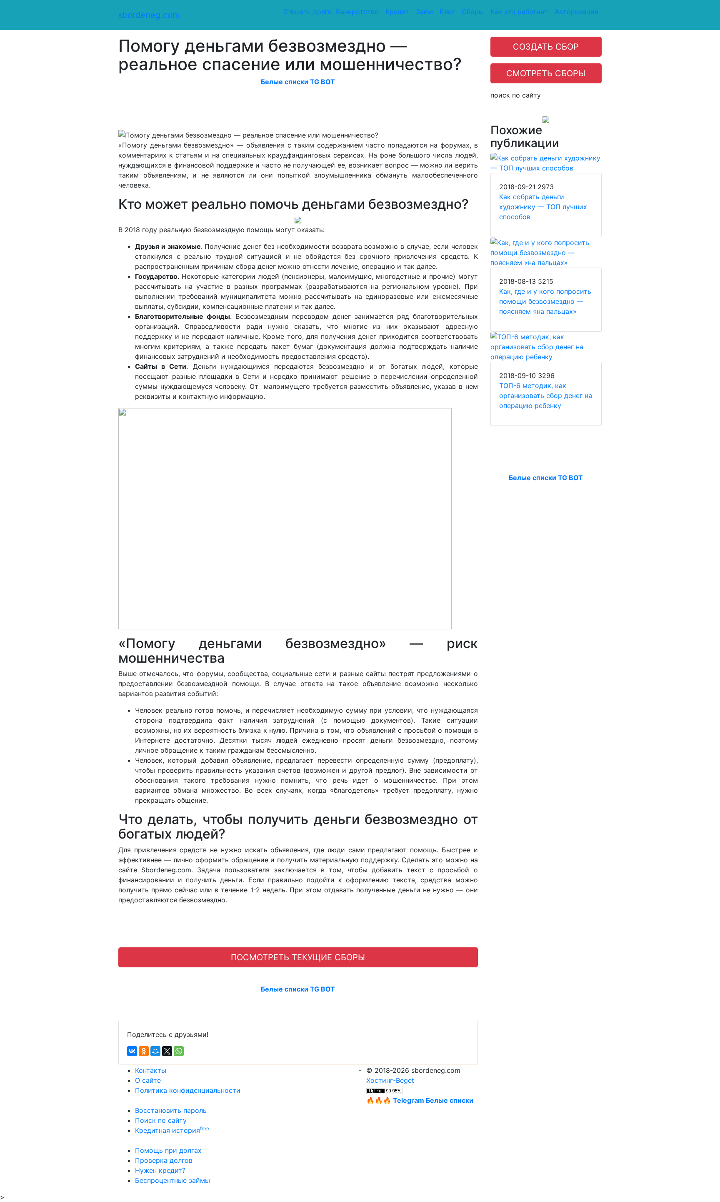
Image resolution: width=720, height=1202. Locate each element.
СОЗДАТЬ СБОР (546, 47)
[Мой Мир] (155, 1051)
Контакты (150, 1070)
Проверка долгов (163, 1160)
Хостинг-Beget (390, 1080)
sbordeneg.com (149, 15)
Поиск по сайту (161, 1120)
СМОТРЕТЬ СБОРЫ (545, 73)
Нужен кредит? (160, 1170)
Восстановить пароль (171, 1110)
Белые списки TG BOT (298, 82)
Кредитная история (172, 1130)
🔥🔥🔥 (419, 1100)
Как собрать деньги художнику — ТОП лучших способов (543, 207)
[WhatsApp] (179, 1051)
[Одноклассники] (144, 1051)
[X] (167, 1051)
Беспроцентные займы (172, 1180)
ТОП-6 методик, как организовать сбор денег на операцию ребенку (545, 395)
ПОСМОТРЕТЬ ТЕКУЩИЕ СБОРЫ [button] (298, 957)
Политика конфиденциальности (187, 1090)
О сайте (148, 1080)
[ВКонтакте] (132, 1051)
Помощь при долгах (168, 1150)
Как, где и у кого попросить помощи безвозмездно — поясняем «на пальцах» (545, 301)
